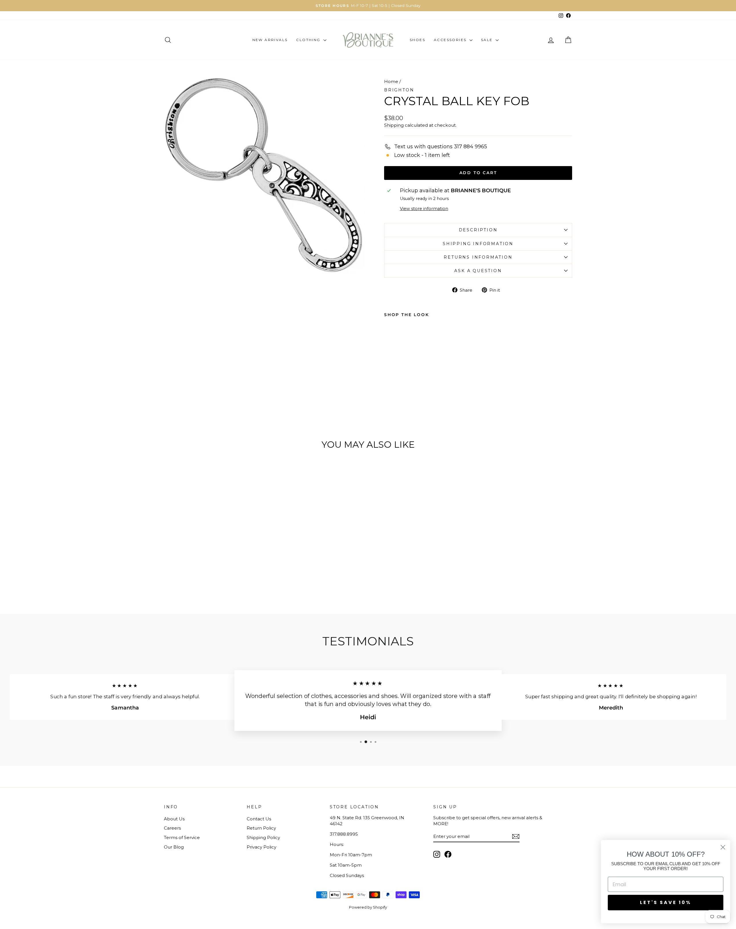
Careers (172, 828)
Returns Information (478, 257)
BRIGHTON (399, 90)
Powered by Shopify (368, 907)
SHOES (417, 40)
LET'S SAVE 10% (665, 902)
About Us (174, 819)
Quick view (212, 554)
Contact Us (259, 819)
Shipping (394, 125)
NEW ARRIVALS (270, 40)
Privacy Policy (261, 847)
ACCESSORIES (451, 40)
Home (391, 81)
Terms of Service (182, 837)
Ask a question (478, 270)
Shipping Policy (263, 837)
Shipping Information (478, 243)
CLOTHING (309, 40)
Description (478, 229)
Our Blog (174, 847)
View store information (424, 208)
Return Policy (261, 828)
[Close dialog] (723, 847)
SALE (487, 40)
